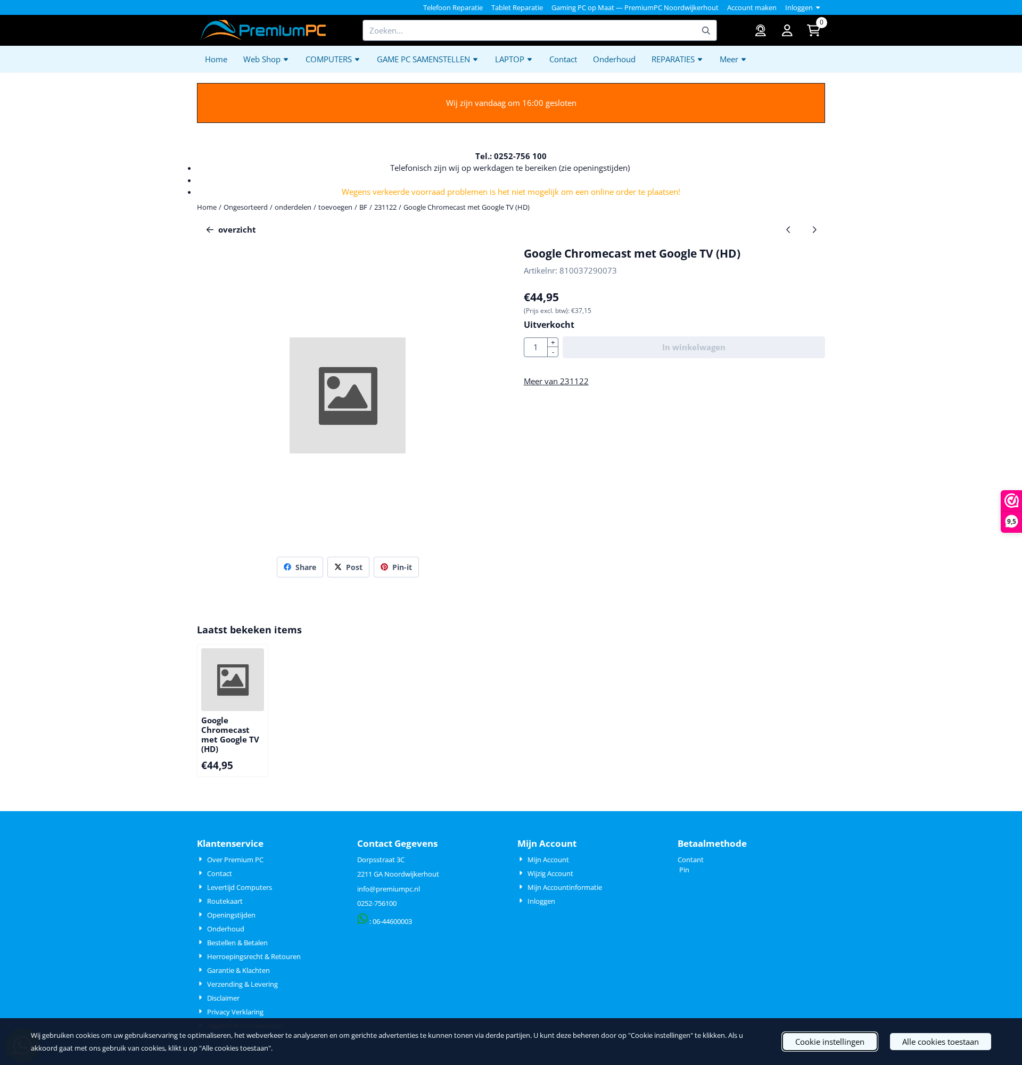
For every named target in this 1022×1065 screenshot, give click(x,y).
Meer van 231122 (556, 381)
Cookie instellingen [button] (829, 1041)
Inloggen (799, 7)
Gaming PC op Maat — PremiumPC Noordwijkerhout (635, 7)
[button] (787, 30)
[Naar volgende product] (815, 230)
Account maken (752, 7)
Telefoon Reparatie (453, 7)
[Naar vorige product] (789, 230)
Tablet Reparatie (517, 7)
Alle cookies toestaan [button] (940, 1041)
